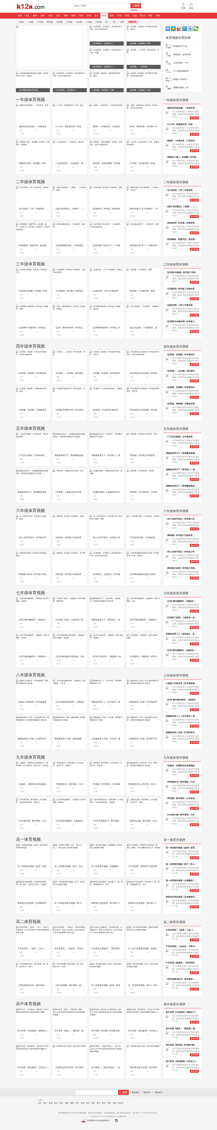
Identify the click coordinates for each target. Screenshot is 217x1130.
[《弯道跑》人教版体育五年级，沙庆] (68, 471)
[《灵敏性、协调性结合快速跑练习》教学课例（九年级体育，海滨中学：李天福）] (33, 763)
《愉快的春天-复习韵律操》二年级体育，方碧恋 (150, 209)
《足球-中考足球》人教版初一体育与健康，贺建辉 (114, 656)
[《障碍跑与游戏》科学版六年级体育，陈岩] (33, 553)
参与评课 (194, 118)
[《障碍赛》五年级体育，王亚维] (140, 471)
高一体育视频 (28, 839)
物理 (73, 15)
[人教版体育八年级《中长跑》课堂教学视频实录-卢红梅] (107, 717)
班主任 (143, 15)
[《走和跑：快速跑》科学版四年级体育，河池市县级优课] (144, 73)
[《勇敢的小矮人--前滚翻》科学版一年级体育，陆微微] (33, 142)
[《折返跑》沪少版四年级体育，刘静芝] (106, 389)
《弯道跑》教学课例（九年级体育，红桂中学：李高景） (117, 784)
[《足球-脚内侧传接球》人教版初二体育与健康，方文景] (70, 681)
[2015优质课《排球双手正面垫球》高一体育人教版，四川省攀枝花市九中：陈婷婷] (144, 845)
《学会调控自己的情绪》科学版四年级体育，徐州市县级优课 (156, 373)
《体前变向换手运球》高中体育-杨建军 (146, 1067)
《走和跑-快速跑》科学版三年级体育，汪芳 (37, 291)
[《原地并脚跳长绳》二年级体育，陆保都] (70, 224)
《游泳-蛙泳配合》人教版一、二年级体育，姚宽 (76, 209)
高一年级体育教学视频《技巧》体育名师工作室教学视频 (80, 903)
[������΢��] (196, 28)
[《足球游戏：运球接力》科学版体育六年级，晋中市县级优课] (107, 27)
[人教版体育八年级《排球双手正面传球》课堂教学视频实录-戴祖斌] (144, 717)
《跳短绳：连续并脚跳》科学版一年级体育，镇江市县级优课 (119, 163)
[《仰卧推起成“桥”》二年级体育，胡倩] (143, 224)
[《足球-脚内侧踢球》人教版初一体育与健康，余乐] (144, 598)
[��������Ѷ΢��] (184, 28)
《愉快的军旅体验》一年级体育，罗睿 (35, 126)
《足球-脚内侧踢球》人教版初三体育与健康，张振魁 (78, 821)
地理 (66, 15)
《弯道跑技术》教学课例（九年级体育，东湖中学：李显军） (82, 784)
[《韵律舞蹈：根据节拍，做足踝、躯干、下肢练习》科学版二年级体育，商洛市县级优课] (33, 224)
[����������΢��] (179, 28)
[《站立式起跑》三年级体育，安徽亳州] (143, 306)
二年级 (30, 22)
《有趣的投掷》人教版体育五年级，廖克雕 (110, 492)
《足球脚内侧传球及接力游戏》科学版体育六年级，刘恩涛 (155, 574)
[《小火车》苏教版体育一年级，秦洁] (68, 105)
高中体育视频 (28, 1003)
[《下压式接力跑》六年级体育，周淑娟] (143, 516)
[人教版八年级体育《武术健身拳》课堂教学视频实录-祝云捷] (33, 681)
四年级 (50, 22)
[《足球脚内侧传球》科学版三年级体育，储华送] (107, 306)
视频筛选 (134, 10)
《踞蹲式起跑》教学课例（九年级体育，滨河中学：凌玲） (155, 821)
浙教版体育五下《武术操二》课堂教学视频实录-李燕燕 (116, 455)
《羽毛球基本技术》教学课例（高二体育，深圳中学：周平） (45, 985)
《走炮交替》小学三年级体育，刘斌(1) (109, 291)
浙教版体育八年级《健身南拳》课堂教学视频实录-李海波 (80, 739)
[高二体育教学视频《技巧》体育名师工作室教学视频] (144, 964)
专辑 (158, 15)
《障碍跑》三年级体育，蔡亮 (141, 291)
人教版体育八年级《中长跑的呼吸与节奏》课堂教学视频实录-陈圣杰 (159, 702)
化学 (81, 15)
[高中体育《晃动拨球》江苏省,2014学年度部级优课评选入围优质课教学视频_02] (144, 1009)
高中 (122, 22)
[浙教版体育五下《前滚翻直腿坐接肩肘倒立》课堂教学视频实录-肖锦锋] (33, 471)
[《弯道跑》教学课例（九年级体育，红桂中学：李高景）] (107, 763)
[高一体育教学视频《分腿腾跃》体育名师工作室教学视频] (107, 845)
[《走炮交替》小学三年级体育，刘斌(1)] (106, 270)
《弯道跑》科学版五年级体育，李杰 (144, 455)
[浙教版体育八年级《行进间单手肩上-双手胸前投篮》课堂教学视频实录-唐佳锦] (33, 717)
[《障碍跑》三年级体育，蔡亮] (139, 270)
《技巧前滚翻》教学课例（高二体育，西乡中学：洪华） (80, 985)
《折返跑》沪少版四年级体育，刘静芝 (108, 410)
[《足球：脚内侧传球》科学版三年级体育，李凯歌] (70, 306)
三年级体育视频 (30, 264)
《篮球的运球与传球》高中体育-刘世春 (72, 1067)
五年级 (59, 22)
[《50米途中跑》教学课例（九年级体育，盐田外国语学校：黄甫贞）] (33, 800)
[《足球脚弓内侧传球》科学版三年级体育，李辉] (33, 306)
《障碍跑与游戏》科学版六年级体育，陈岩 (37, 574)
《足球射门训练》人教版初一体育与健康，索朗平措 (78, 620)
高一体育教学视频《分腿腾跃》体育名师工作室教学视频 (117, 866)
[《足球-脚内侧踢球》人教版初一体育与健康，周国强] (33, 598)
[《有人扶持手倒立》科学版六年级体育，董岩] (33, 516)
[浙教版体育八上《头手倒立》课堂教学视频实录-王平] (107, 681)
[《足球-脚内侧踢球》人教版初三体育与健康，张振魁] (70, 800)
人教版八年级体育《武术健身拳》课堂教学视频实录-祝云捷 (44, 702)
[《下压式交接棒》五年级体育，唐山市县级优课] (33, 434)
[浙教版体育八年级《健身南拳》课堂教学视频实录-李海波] (70, 717)
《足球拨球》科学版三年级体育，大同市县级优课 (77, 291)
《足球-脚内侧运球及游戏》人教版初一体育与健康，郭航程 (81, 656)
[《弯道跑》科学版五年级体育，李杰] (142, 434)
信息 (135, 15)
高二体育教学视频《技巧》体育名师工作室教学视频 (152, 985)
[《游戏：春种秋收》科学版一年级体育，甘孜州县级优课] (144, 105)
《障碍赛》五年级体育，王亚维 (142, 492)
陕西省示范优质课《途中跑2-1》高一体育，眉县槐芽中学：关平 (157, 903)
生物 (89, 15)
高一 (107, 22)
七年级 (79, 22)
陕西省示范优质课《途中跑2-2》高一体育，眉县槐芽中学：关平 (120, 903)
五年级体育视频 (30, 428)
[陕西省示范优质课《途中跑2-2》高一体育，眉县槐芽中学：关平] (107, 882)
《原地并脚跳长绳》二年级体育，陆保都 (73, 245)
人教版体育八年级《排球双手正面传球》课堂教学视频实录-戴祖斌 (158, 739)
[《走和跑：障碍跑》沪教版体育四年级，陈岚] (107, 73)
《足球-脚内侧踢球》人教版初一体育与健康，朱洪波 (41, 656)
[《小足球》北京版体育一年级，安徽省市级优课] (144, 142)
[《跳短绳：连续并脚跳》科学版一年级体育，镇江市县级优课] (107, 142)
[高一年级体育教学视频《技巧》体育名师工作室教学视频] (70, 882)
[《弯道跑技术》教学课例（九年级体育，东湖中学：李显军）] (70, 763)
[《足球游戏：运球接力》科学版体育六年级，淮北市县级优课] (70, 73)
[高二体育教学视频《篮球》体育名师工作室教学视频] (107, 964)
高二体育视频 (28, 921)
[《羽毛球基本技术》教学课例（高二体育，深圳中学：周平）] (33, 964)
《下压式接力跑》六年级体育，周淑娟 (145, 537)
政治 (50, 15)
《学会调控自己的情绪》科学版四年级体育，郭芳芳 (152, 410)
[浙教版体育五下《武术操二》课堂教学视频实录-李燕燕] (107, 434)
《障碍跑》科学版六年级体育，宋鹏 (70, 537)
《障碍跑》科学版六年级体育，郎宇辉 (71, 574)
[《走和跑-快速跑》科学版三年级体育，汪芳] (33, 270)
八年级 (89, 22)
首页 (20, 15)
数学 (35, 15)
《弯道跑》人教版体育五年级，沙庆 (70, 492)
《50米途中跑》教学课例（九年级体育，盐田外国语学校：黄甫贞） (48, 821)
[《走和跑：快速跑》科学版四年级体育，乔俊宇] (144, 27)
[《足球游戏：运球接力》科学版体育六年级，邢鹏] (107, 50)
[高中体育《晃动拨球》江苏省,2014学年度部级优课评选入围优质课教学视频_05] (33, 1046)
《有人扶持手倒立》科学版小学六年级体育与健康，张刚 (117, 537)
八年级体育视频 (30, 675)
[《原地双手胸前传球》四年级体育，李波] (70, 389)
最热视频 (135, 1092)
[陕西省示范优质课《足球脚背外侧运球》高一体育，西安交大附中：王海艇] (33, 882)
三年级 (40, 22)
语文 (27, 15)
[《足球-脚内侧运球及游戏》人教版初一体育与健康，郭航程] (70, 635)
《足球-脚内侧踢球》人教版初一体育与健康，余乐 (151, 620)
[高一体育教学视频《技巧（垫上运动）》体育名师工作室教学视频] (70, 845)
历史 (58, 15)
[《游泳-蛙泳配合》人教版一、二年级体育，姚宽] (70, 187)
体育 (104, 15)
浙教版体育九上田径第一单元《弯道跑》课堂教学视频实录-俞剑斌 (158, 784)
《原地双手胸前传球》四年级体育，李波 (73, 410)
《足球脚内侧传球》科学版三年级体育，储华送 (113, 328)
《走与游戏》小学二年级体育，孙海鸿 (35, 209)
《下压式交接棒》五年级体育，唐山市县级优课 (39, 455)
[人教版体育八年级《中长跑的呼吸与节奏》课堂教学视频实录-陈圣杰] (144, 681)
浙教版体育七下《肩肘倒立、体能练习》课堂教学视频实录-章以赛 (121, 620)
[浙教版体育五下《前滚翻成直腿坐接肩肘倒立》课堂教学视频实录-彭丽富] (70, 434)
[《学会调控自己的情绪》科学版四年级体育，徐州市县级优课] (144, 352)
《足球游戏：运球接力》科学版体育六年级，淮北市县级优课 (119, 574)
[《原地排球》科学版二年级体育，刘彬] (106, 187)
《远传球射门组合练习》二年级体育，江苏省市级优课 (116, 245)
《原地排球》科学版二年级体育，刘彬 (108, 209)
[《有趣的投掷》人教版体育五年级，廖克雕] (107, 471)
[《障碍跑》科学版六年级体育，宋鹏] (68, 516)
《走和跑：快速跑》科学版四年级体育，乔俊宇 (113, 373)
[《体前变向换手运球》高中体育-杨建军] (143, 1046)
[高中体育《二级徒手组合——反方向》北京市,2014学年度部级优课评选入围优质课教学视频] (107, 1046)
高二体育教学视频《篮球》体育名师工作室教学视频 (115, 985)
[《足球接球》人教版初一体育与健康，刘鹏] (144, 635)
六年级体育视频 (30, 510)
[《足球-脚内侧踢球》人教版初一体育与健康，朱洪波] (33, 635)
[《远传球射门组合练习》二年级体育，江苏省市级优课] (107, 224)
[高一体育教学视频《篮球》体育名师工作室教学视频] (33, 845)
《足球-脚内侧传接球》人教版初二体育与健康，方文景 (79, 702)
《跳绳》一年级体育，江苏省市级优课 (108, 126)
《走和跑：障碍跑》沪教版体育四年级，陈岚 (38, 410)
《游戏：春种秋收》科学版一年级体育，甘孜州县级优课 (154, 126)
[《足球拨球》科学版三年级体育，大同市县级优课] (70, 270)
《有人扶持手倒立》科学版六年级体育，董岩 (38, 537)
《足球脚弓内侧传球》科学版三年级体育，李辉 (39, 328)
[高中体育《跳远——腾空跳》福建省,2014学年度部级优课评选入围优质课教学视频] (70, 1009)
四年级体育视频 (30, 346)
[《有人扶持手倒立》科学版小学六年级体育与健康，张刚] (107, 516)
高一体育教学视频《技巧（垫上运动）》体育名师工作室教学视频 (84, 866)
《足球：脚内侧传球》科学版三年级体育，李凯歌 (77, 328)
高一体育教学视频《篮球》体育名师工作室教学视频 (41, 866)
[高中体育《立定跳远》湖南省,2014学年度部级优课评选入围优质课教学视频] (33, 1009)
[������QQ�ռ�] (173, 28)
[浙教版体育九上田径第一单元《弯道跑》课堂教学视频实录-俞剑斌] (144, 763)
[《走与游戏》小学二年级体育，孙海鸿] (32, 187)
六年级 (69, 22)
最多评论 (147, 1092)
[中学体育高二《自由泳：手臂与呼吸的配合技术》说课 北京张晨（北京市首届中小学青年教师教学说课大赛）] (70, 927)
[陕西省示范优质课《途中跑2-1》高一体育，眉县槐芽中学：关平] (144, 882)
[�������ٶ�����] (190, 28)
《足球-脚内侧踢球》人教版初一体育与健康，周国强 (41, 620)
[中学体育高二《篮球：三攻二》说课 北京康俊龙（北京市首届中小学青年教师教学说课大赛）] (33, 927)
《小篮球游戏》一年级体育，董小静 (70, 163)
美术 (112, 15)
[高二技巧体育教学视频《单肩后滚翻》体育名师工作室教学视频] (144, 927)
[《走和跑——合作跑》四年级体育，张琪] (144, 50)
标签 (150, 15)
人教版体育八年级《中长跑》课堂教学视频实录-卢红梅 (116, 739)
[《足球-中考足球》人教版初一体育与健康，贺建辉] (107, 635)
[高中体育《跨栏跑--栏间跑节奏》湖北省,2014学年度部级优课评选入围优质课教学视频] (107, 1009)
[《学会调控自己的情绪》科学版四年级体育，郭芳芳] (144, 389)
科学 (120, 15)
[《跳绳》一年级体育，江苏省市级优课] (106, 105)
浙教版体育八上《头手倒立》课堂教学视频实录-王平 (115, 702)
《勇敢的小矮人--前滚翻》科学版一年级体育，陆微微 (41, 163)
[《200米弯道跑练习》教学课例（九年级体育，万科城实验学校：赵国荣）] (107, 800)
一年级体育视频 (30, 99)
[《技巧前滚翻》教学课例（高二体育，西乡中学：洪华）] (70, 964)
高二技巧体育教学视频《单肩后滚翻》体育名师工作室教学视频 (157, 948)
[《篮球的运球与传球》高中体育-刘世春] (69, 1046)
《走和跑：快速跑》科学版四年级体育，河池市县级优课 (43, 373)
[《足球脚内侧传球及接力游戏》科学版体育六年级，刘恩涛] (33, 73)
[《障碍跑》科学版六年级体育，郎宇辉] (69, 553)
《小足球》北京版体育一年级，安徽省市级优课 (150, 163)
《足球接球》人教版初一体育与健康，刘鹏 (147, 656)
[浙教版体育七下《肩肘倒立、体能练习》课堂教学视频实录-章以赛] (107, 598)
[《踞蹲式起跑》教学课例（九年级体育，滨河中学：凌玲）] (144, 800)
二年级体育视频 (30, 181)
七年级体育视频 (30, 592)
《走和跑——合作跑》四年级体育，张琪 (73, 373)
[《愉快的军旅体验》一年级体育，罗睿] (32, 105)
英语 (43, 15)
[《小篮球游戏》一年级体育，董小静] (68, 142)
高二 (115, 22)
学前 (127, 15)
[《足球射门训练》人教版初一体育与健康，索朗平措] (70, 598)
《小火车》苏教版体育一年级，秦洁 (70, 126)
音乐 (96, 15)
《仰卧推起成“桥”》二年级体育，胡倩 (145, 245)
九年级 (98, 22)
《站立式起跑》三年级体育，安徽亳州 (145, 328)
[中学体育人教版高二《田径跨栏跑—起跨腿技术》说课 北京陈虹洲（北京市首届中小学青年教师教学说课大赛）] (107, 927)
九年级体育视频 (30, 757)
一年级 (20, 22)
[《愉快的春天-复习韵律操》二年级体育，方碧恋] (144, 187)
